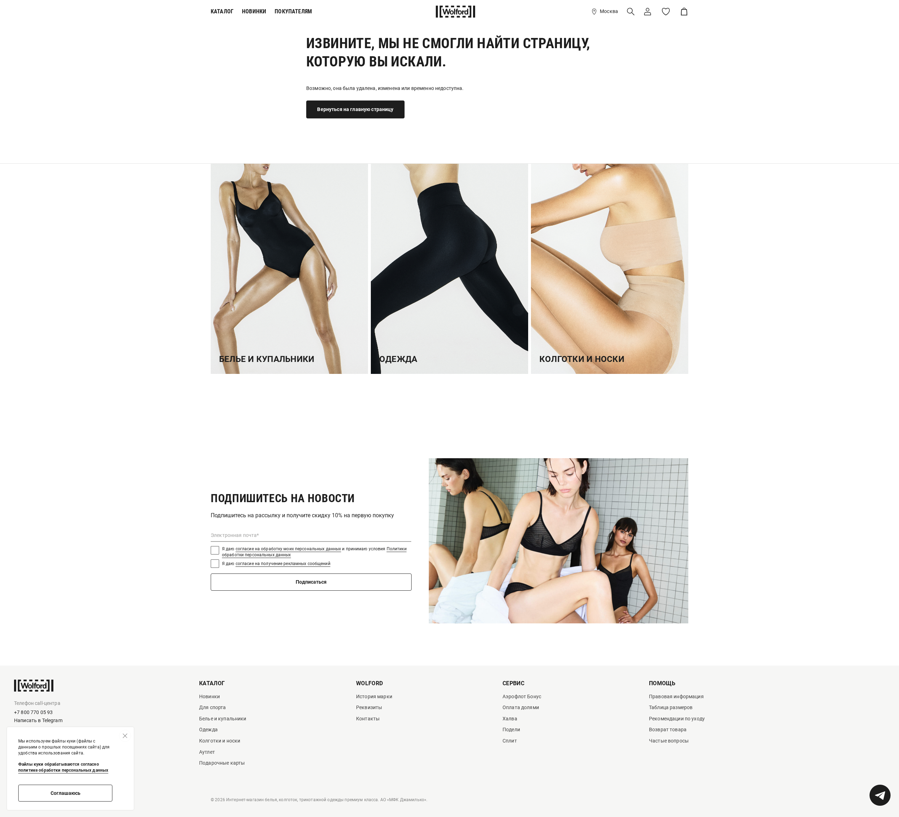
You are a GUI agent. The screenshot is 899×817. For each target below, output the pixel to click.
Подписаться (311, 582)
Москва (609, 11)
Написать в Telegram (38, 720)
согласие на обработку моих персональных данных (288, 548)
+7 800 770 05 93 (33, 712)
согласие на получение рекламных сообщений (283, 563)
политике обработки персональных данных (63, 770)
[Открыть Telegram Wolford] (880, 795)
